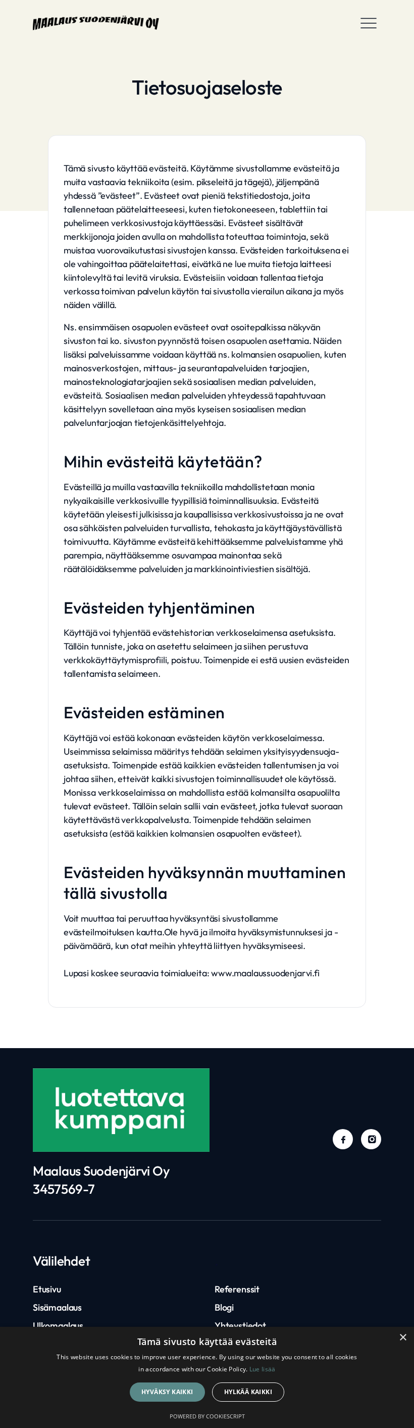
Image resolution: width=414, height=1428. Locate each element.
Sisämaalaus (57, 1307)
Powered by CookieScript (207, 1416)
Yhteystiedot (240, 1325)
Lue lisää (262, 1369)
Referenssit (237, 1289)
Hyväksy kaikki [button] (167, 1392)
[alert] (207, 1377)
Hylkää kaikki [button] (248, 1392)
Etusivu (47, 1289)
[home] (96, 22)
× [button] (402, 1338)
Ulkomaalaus (58, 1325)
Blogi (224, 1307)
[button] (368, 22)
